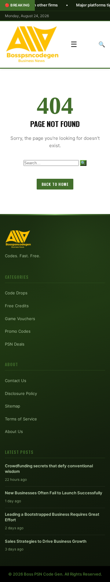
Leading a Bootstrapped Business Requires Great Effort (52, 517)
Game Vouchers (20, 318)
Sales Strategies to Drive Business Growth (45, 541)
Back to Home (55, 184)
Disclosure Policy (21, 393)
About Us (14, 431)
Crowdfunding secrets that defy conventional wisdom (49, 468)
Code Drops (16, 292)
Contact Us (15, 380)
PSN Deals (14, 344)
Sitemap (12, 406)
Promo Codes (18, 331)
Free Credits (17, 305)
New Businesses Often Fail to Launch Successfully (53, 492)
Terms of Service (21, 418)
